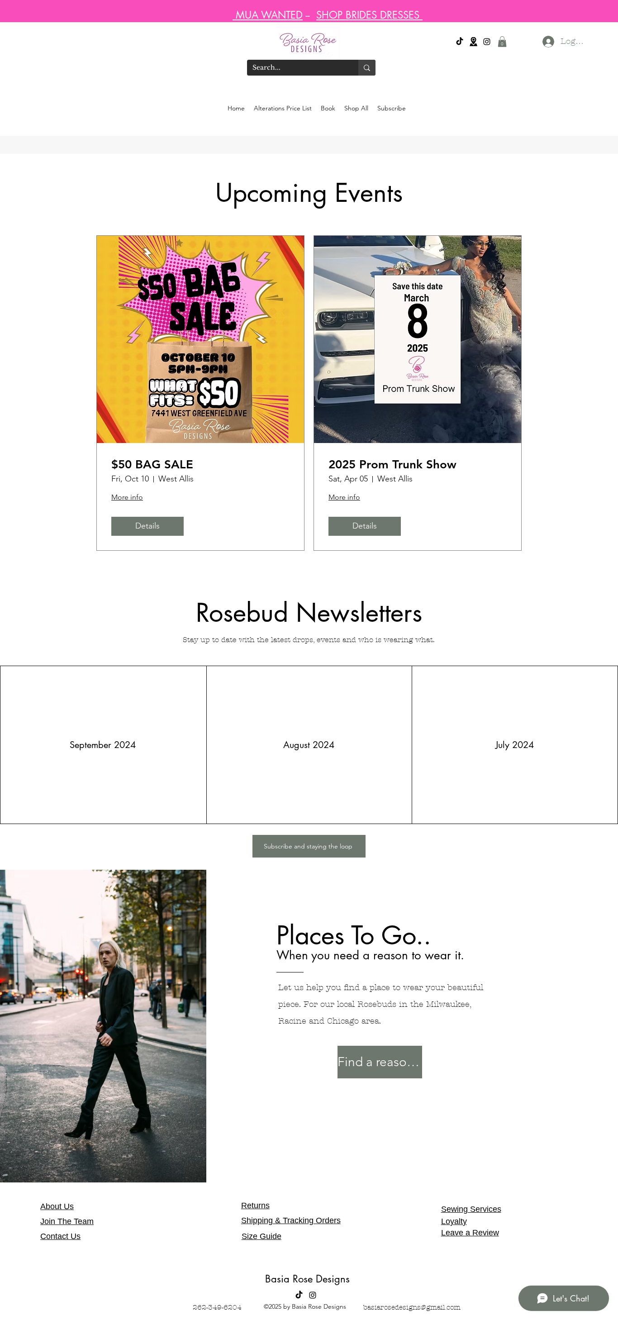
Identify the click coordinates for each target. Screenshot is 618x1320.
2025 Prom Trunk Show (392, 464)
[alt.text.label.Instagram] (486, 41)
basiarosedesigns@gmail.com (412, 1307)
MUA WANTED (268, 15)
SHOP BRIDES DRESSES (369, 15)
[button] (502, 41)
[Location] (473, 41)
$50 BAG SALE (152, 464)
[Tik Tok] (459, 41)
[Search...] (367, 68)
